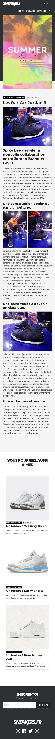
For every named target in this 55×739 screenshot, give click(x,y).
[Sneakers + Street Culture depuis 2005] (11, 3)
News (21, 11)
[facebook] (24, 731)
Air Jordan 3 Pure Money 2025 (24, 657)
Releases (30, 11)
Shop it (28, 522)
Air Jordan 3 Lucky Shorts (24, 590)
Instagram (33, 433)
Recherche (49, 11)
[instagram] (18, 731)
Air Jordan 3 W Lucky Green (26, 526)
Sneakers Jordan (14, 97)
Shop (45, 3)
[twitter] (30, 731)
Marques (41, 11)
